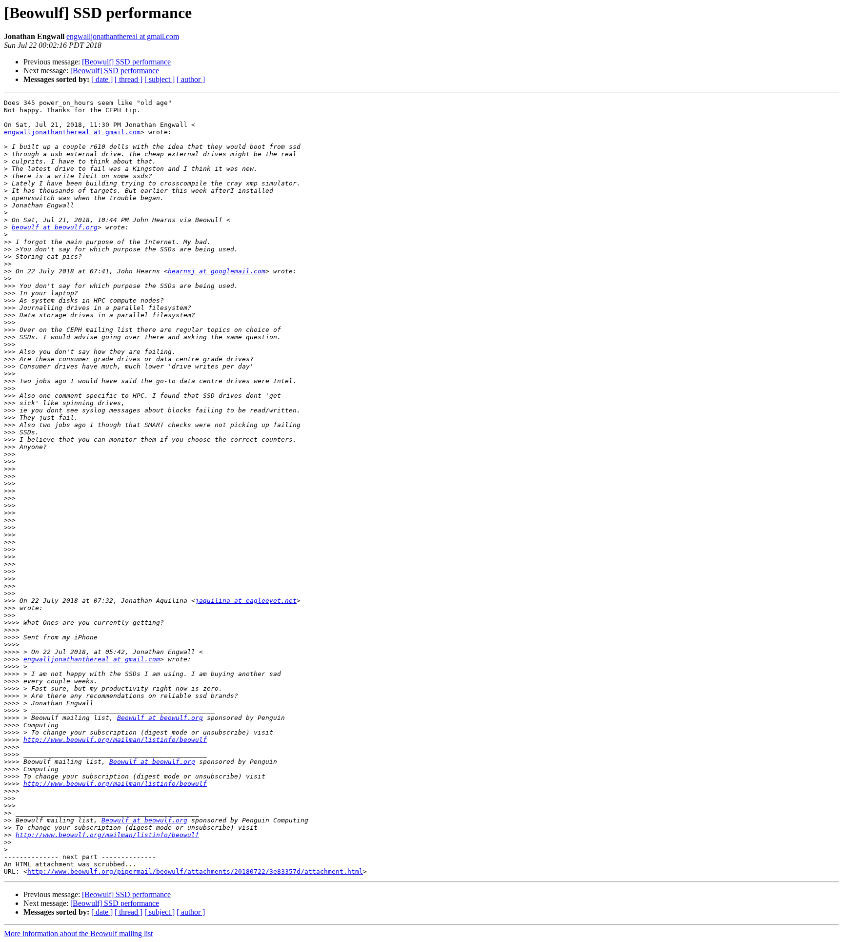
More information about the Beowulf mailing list (78, 933)
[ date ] (102, 79)
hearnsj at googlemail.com (216, 271)
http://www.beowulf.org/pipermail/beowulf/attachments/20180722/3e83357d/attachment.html (195, 871)
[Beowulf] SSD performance (126, 62)
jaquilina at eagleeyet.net (246, 600)
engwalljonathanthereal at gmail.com (122, 36)
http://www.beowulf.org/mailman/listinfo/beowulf (115, 739)
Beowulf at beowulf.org (160, 717)
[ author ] (191, 79)
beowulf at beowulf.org (55, 227)
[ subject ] (159, 79)
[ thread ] (128, 79)
